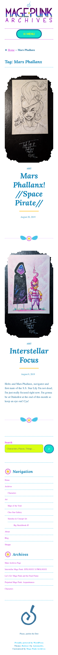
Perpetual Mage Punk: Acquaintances (19, 582)
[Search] (49, 449)
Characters (12, 493)
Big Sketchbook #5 (21, 525)
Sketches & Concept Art (17, 518)
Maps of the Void (15, 505)
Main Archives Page (13, 562)
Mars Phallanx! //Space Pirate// (29, 189)
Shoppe (8, 544)
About (7, 531)
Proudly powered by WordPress (29, 642)
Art (29, 168)
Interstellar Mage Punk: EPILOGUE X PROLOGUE (26, 569)
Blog (7, 538)
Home (11, 50)
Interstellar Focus (29, 355)
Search (8, 442)
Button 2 (26, 645)
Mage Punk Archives (35, 648)
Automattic (38, 645)
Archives (8, 486)
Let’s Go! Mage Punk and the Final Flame (21, 575)
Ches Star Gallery (15, 512)
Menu (30, 34)
